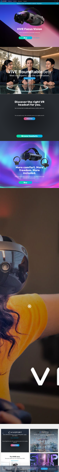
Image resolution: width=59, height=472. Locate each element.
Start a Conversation (29, 78)
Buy (25, 38)
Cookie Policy (30, 469)
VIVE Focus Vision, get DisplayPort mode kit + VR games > (29, 3)
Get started (44, 438)
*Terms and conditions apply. (29, 33)
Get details (36, 37)
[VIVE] (3, 1)
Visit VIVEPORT (15, 438)
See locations (14, 460)
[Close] (55, 1)
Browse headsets (29, 136)
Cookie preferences (52, 468)
